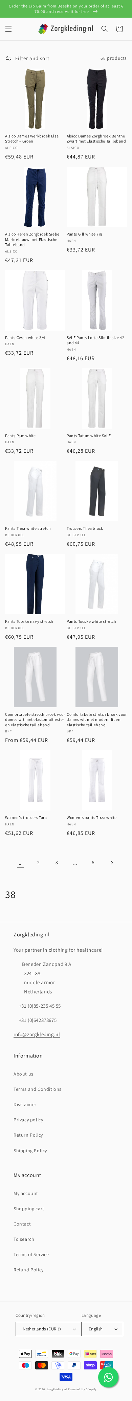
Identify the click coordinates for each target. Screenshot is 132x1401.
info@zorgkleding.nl (37, 1034)
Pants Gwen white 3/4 (25, 337)
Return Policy (28, 1135)
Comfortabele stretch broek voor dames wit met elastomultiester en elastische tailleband (35, 719)
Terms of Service (31, 1254)
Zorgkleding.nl (57, 1389)
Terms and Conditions (38, 1089)
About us (24, 1074)
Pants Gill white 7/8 (85, 234)
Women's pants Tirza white (92, 817)
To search (24, 1239)
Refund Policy (29, 1270)
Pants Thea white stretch (27, 528)
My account (26, 1193)
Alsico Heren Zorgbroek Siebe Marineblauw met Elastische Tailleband (32, 239)
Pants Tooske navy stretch (29, 621)
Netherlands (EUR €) (42, 1329)
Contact (22, 1224)
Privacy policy (28, 1120)
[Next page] (111, 862)
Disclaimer (25, 1104)
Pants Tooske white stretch (91, 621)
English (96, 1329)
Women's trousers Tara (26, 817)
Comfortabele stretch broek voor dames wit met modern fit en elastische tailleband (97, 719)
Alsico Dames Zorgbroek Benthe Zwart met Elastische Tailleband (96, 138)
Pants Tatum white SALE (89, 435)
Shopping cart (29, 1209)
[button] (8, 28)
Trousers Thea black (85, 528)
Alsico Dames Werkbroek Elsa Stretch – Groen (32, 138)
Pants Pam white (20, 435)
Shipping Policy (30, 1150)
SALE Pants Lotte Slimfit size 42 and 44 (95, 340)
